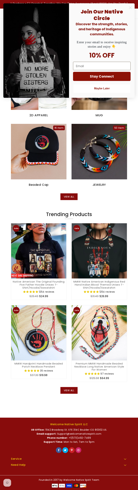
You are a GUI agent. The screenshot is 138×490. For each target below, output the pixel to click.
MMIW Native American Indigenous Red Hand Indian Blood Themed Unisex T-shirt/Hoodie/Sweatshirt (99, 284)
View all (69, 196)
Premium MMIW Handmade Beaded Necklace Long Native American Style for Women (99, 366)
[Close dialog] (130, 8)
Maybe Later (102, 88)
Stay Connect (102, 76)
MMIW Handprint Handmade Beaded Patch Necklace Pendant (38, 365)
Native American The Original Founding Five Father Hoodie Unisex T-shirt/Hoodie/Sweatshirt (38, 284)
